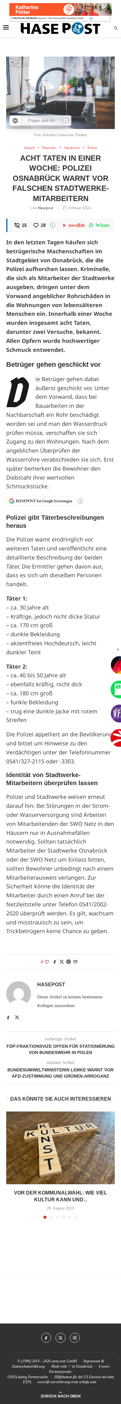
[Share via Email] (75, 962)
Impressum (91, 1361)
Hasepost (45, 207)
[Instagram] (75, 1338)
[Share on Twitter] (62, 962)
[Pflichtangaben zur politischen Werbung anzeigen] (91, 18)
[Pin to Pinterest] (68, 962)
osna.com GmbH (64, 1361)
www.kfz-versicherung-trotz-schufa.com (67, 1382)
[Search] (116, 28)
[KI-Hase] (15, 121)
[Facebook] (46, 1338)
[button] (11, 1165)
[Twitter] (60, 1338)
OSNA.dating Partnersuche (27, 1377)
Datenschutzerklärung (28, 1366)
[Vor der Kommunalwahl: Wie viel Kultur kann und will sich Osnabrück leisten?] (60, 1148)
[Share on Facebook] (55, 962)
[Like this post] (47, 962)
